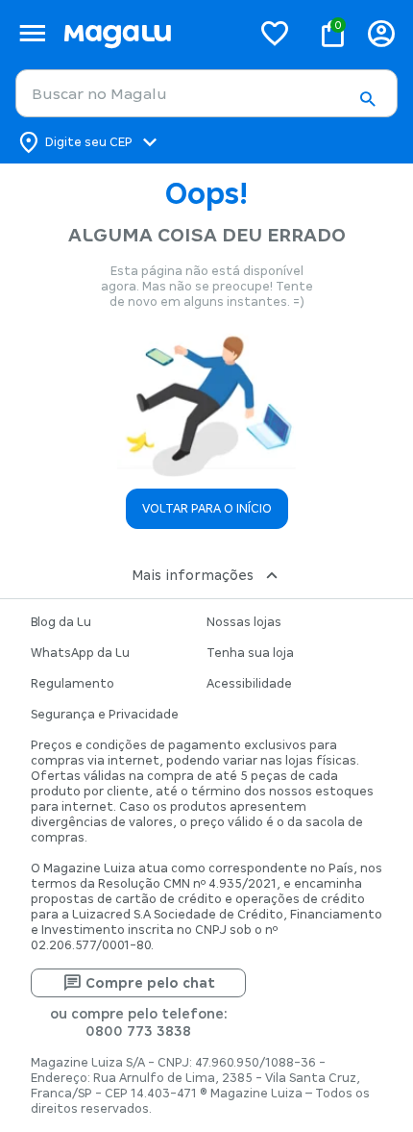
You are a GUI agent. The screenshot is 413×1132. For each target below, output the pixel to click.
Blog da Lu (61, 622)
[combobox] (206, 93)
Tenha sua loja (250, 653)
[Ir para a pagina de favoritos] (275, 33)
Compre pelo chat (150, 983)
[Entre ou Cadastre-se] (381, 33)
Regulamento (72, 684)
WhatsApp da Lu (80, 653)
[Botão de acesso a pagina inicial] (149, 33)
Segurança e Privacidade (105, 714)
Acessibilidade (249, 684)
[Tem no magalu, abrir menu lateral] (32, 33)
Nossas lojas (243, 622)
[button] (366, 99)
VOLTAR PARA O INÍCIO (207, 509)
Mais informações (193, 575)
